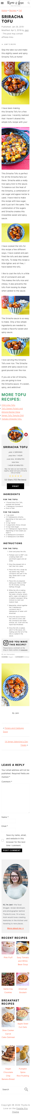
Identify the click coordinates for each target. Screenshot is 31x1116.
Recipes (13, 10)
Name (5, 817)
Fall (20, 10)
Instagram (24, 650)
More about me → (15, 928)
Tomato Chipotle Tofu (12, 419)
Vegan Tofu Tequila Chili (13, 415)
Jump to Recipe (9, 44)
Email (5, 826)
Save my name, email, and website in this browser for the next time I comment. (16, 840)
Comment (7, 782)
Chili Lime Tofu (8, 405)
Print (15, 486)
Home (4, 10)
